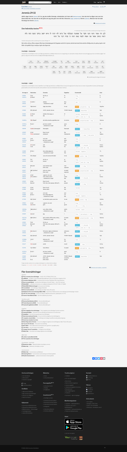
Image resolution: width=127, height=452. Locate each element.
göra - (25, 67)
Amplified (25, 314)
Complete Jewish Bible (29, 318)
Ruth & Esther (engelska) (71, 383)
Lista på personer (48, 386)
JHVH (83, 62)
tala (64, 72)
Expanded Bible (27, 312)
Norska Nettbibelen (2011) (30, 301)
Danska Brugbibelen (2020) (30, 304)
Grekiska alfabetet (48, 411)
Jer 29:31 (96, 6)
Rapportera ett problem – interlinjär (98, 267)
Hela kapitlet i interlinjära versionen (31, 8)
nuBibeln (25, 278)
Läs (59, 2)
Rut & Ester (68, 381)
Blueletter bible (27, 344)
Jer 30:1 (102, 6)
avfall (69, 72)
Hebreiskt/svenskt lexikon (50, 404)
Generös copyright (27, 379)
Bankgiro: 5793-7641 (92, 403)
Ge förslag (90, 377)
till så (102, 62)
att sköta (68, 62)
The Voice (25, 327)
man (83, 67)
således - (95, 62)
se (47, 67)
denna (61, 67)
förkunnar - (91, 72)
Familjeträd (47, 389)
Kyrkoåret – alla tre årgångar (72, 395)
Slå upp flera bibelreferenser (29, 407)
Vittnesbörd (25, 377)
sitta (78, 67)
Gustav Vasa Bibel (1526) (30, 295)
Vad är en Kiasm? (26, 397)
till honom (90, 67)
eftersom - (77, 72)
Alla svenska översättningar (29, 393)
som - (35, 67)
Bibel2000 (26, 284)
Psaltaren (67, 392)
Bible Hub (25, 331)
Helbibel (67, 375)
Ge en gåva (89, 401)
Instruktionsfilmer (27, 385)
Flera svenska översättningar (31, 276)
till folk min (101, 72)
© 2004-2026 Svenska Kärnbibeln (30, 448)
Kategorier (46, 406)
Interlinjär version (48, 398)
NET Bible (25, 325)
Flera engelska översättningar (31, 310)
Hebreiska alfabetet (49, 409)
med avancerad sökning (43, 286)
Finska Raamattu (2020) (29, 303)
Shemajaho (55, 62)
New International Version (30, 316)
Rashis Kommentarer (29, 355)
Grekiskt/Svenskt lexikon (50, 400)
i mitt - (72, 67)
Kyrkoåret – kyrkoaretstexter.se (73, 409)
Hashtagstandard (26, 411)
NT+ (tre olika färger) (70, 378)
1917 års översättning (29, 293)
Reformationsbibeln (28, 289)
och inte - (53, 67)
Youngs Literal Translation (30, 329)
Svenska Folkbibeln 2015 (29, 280)
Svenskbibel (26, 287)
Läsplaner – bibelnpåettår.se (72, 403)
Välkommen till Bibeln (27, 391)
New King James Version (29, 321)
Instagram (90, 387)
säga (89, 62)
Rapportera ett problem (100, 23)
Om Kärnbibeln (26, 375)
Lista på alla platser (48, 377)
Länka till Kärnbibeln (27, 413)
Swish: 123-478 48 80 (92, 405)
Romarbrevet (68, 389)
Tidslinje (46, 387)
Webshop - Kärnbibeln (94, 407)
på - (61, 62)
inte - (102, 67)
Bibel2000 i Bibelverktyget (30, 286)
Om (55, 2)
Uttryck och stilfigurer (27, 395)
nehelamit (46, 62)
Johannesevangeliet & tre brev (73, 387)
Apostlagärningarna (70, 391)
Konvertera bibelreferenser (29, 405)
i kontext (27, 6)
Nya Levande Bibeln (28, 282)
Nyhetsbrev (91, 393)
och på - (38, 62)
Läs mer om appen (70, 433)
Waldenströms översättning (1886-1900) (34, 291)
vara (97, 67)
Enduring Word (27, 353)
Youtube (90, 391)
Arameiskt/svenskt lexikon (50, 402)
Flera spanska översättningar (31, 338)
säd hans (30, 62)
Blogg (24, 383)
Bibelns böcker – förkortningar (30, 409)
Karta (45, 375)
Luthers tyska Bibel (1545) (30, 336)
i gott (41, 67)
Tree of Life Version (28, 323)
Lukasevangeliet (69, 385)
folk (66, 67)
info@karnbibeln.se (92, 375)
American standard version (30, 320)
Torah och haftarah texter (71, 411)
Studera (64, 2)
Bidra (100, 2)
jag (30, 67)
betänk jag (76, 62)
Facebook (90, 389)
